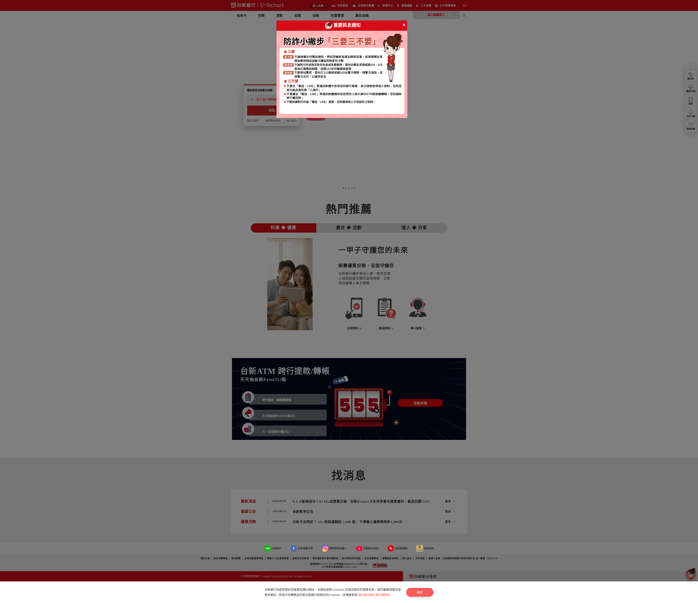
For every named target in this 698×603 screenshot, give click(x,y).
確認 (420, 592)
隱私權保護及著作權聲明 (374, 595)
